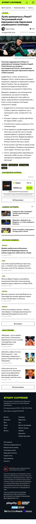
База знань (21, 433)
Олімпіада (21, 417)
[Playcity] (12, 503)
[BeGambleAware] (13, 511)
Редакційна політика (10, 453)
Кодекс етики (8, 455)
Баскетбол (7, 420)
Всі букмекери (18, 200)
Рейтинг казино (23, 428)
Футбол (5, 13)
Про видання (8, 442)
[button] (27, 3)
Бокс (3, 260)
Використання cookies (11, 447)
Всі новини (18, 324)
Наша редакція (8, 458)
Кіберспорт (22, 420)
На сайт (29, 188)
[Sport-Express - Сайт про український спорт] (10, 2)
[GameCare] (27, 511)
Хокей (6, 425)
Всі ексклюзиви (18, 387)
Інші (3, 276)
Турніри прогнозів (24, 436)
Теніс (5, 428)
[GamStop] (18, 507)
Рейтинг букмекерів (24, 425)
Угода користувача (10, 450)
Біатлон (6, 431)
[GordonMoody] (24, 503)
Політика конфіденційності (12, 445)
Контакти (7, 461)
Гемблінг (21, 431)
